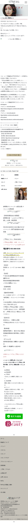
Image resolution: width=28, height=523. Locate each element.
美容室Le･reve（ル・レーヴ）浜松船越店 (13, 519)
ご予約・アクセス (18, 182)
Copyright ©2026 (3, 519)
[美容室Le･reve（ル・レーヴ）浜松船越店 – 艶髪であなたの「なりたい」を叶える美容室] (14, 498)
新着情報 (16, 174)
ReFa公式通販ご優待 (6, 484)
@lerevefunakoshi (10, 135)
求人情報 (3, 492)
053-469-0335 (15, 249)
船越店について (4, 178)
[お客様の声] (21, 193)
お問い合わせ (4, 189)
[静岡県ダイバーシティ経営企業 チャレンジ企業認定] (14, 211)
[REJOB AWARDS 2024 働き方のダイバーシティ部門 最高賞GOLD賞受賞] (14, 234)
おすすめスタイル (11, 21)
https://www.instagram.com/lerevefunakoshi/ (12, 108)
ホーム (2, 174)
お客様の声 (17, 201)
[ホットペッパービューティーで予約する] (14, 423)
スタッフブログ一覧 (14, 155)
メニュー (16, 178)
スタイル (3, 185)
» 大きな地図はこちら (10, 283)
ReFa (2, 480)
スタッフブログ (18, 185)
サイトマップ (4, 488)
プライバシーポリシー (7, 461)
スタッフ (3, 182)
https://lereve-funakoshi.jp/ (12, 138)
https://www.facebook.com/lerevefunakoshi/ (12, 119)
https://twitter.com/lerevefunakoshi (9, 115)
